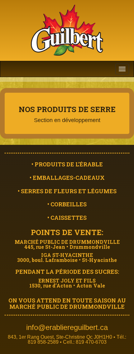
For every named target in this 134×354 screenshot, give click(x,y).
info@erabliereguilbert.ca (67, 327)
